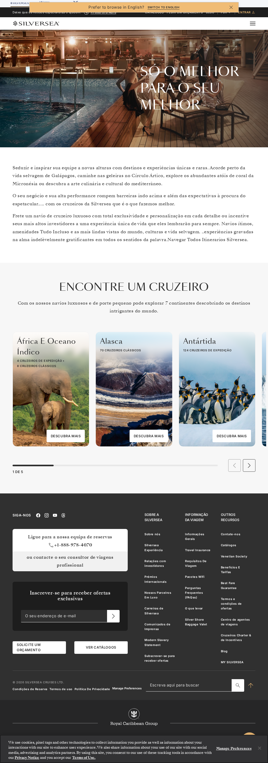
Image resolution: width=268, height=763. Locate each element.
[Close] (259, 748)
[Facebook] (38, 515)
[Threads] (63, 515)
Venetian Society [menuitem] (234, 556)
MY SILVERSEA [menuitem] (232, 662)
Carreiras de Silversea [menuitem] (153, 611)
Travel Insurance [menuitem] (198, 550)
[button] (249, 465)
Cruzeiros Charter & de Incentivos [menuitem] (236, 637)
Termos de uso (60, 689)
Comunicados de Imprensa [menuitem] (157, 626)
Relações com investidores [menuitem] (155, 563)
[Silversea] (36, 23)
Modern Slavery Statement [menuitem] (156, 642)
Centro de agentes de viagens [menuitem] (235, 622)
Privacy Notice (27, 757)
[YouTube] (55, 515)
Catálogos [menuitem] (228, 545)
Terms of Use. (84, 757)
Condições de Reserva (30, 689)
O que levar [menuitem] (194, 608)
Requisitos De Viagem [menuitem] (196, 563)
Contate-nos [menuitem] (231, 534)
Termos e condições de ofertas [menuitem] (231, 603)
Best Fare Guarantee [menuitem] (229, 585)
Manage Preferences (127, 688)
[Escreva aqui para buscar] (238, 685)
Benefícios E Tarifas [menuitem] (230, 570)
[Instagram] (46, 515)
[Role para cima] (250, 685)
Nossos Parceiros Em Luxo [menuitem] (157, 595)
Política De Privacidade (92, 689)
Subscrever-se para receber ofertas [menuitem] (159, 658)
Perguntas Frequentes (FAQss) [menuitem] (194, 592)
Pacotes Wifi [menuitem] (194, 577)
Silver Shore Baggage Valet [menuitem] (196, 622)
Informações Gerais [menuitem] (194, 536)
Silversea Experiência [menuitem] (153, 547)
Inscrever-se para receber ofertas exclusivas (70, 595)
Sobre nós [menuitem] (152, 534)
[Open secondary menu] (256, 23)
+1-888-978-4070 (73, 545)
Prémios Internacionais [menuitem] (155, 579)
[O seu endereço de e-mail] (113, 616)
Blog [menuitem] (224, 651)
